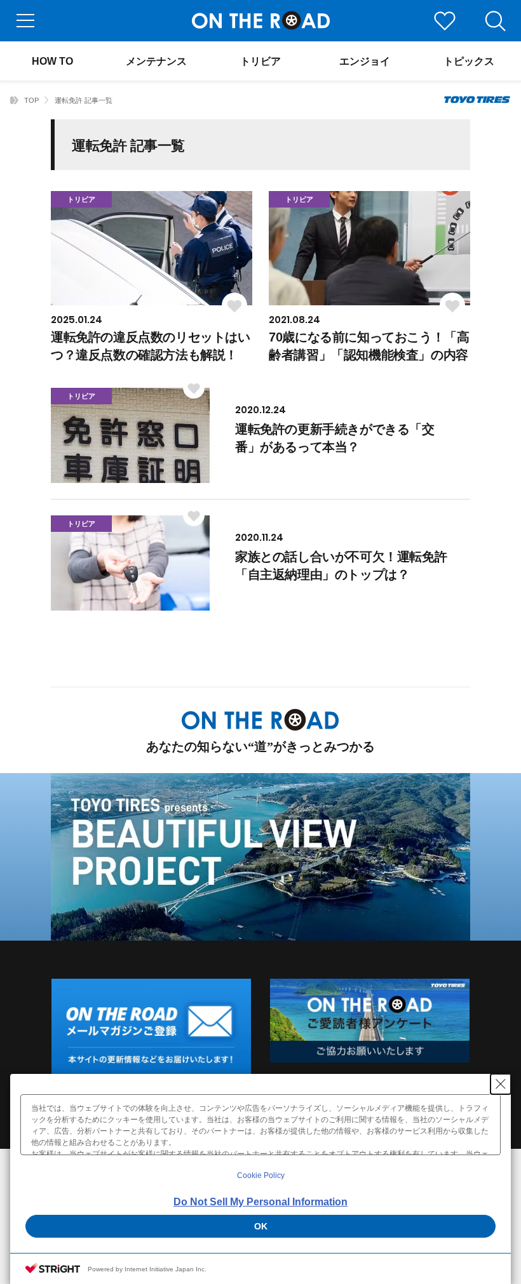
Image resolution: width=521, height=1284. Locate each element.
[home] (14, 100)
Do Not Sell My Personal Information (260, 1201)
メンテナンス (156, 61)
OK (260, 1226)
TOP (31, 100)
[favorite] (445, 20)
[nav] (25, 21)
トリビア (260, 61)
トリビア (81, 199)
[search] (495, 20)
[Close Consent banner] (501, 1084)
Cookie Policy (261, 1175)
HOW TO (52, 61)
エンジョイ (364, 61)
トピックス (468, 61)
